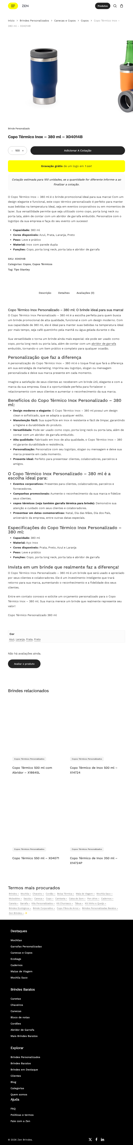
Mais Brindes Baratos (24, 1036)
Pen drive (92, 898)
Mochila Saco (103, 893)
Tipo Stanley (22, 269)
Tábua (78, 903)
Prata (29, 639)
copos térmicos (24, 503)
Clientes (16, 1075)
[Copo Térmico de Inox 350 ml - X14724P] (94, 815)
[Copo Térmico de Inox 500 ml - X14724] (94, 724)
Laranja (20, 639)
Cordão (50, 893)
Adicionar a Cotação (77, 150)
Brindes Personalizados (34, 20)
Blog (13, 1082)
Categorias (17, 1088)
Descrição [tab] (45, 292)
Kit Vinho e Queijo (94, 903)
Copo (49, 898)
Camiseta (60, 898)
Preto (37, 639)
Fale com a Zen (20, 1121)
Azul (11, 639)
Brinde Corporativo (43, 908)
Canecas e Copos (65, 20)
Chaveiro (37, 893)
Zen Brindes (15, 913)
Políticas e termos (22, 1114)
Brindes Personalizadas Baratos (99, 908)
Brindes (13, 893)
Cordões (16, 1023)
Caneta (12, 903)
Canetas (16, 998)
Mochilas (16, 940)
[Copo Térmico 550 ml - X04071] (36, 815)
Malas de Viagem (21, 971)
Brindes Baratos (21, 1063)
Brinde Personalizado (19, 128)
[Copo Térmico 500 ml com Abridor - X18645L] (36, 724)
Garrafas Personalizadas (26, 946)
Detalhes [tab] (64, 292)
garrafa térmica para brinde (74, 503)
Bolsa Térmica (64, 893)
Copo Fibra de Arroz (67, 908)
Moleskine (14, 898)
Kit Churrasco (63, 903)
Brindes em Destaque (24, 1069)
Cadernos (106, 898)
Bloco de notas (20, 1017)
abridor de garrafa (103, 343)
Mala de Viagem (84, 893)
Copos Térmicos (42, 264)
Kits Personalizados (42, 903)
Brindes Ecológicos (19, 908)
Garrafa (24, 903)
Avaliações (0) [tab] (85, 292)
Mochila (25, 893)
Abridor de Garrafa (22, 1029)
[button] (13, 6)
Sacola (27, 898)
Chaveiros (17, 1005)
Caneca (38, 898)
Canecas (16, 1011)
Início (11, 20)
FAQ (13, 1108)
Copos (85, 20)
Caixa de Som (76, 898)
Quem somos (19, 1094)
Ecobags (16, 959)
